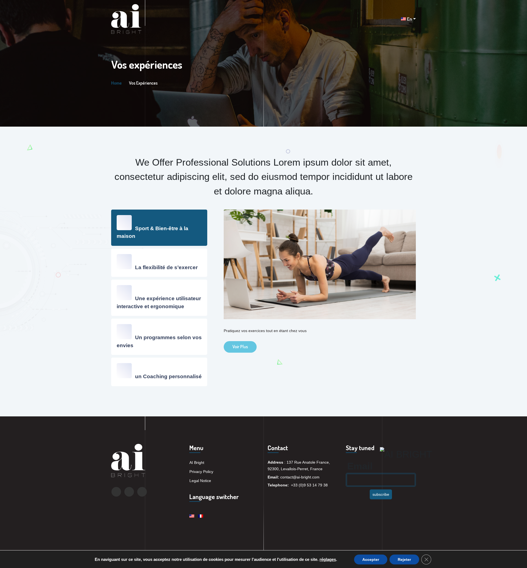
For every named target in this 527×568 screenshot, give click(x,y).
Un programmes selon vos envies (159, 341)
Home (116, 83)
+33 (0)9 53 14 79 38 (309, 485)
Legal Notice (200, 480)
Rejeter (404, 559)
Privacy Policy (201, 471)
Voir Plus (240, 346)
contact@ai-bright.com (299, 477)
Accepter (370, 559)
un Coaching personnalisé (168, 376)
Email (360, 466)
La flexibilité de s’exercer (166, 267)
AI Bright (196, 462)
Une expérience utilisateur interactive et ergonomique (159, 302)
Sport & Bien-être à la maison (152, 232)
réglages (327, 559)
